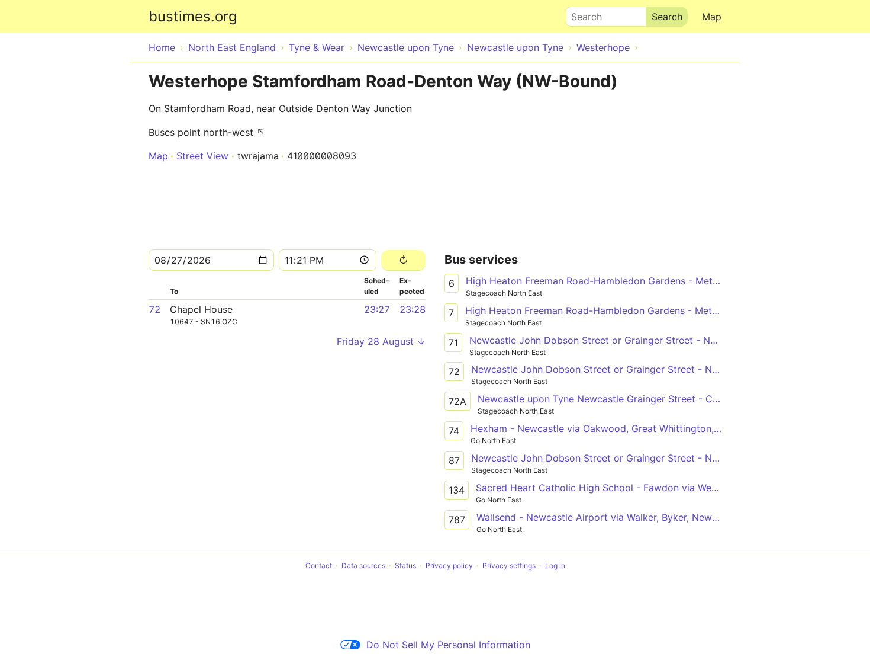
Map (711, 17)
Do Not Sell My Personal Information (448, 645)
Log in (555, 565)
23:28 (412, 309)
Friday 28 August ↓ (381, 341)
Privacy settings (509, 565)
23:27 (377, 309)
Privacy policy (449, 565)
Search (581, 14)
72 (154, 309)
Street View (202, 156)
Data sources (363, 565)
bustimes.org (193, 16)
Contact (318, 565)
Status (405, 565)
